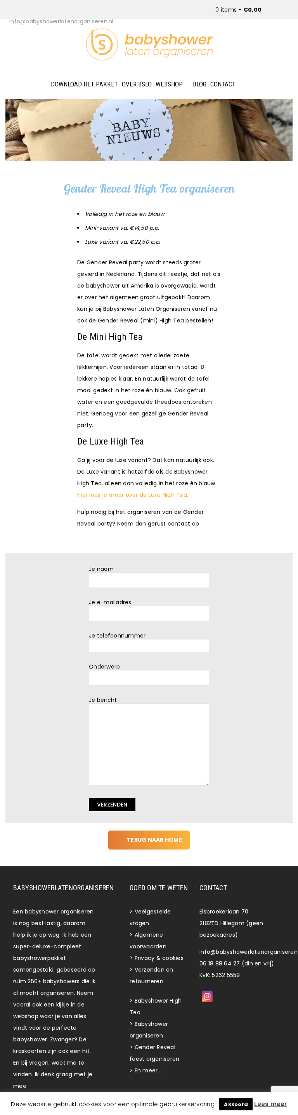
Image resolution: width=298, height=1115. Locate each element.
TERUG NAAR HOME (154, 840)
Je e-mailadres (110, 602)
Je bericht (103, 700)
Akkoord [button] (236, 1104)
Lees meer (270, 1104)
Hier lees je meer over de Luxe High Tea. (132, 495)
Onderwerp (104, 666)
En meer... (148, 1070)
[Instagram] (207, 996)
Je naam (101, 569)
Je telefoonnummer (117, 635)
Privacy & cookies (159, 958)
